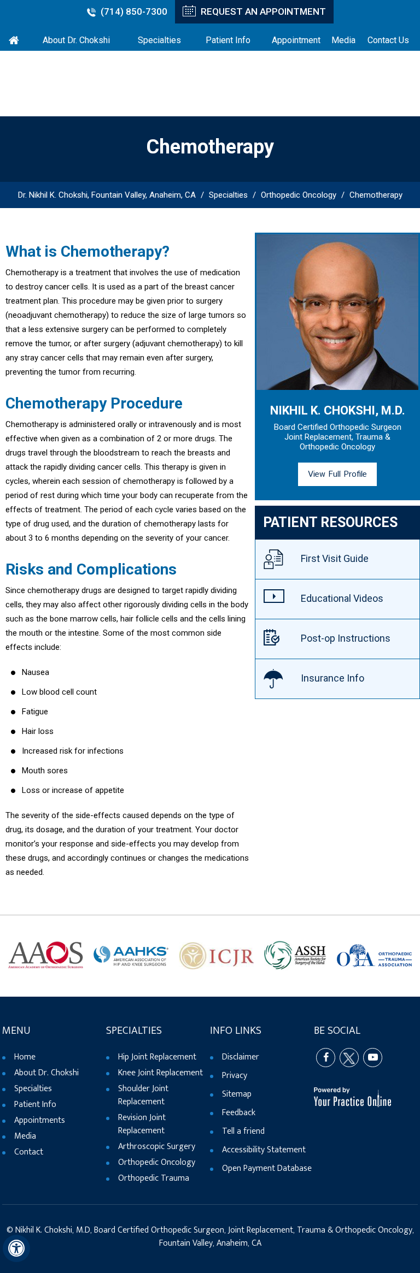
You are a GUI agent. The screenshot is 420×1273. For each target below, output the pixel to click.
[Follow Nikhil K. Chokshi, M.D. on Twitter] (349, 1058)
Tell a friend (243, 1131)
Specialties (228, 195)
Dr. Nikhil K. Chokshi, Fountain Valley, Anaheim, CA (107, 195)
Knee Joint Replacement (160, 1072)
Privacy (234, 1075)
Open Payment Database (267, 1168)
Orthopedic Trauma (153, 1178)
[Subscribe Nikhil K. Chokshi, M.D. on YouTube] (373, 1058)
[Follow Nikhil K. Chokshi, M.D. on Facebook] (326, 1058)
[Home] (14, 38)
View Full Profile (337, 474)
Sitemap (237, 1094)
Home (25, 1057)
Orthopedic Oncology (298, 195)
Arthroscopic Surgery (156, 1146)
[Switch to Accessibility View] (16, 1248)
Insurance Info (332, 678)
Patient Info (35, 1104)
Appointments (39, 1120)
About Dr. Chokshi (46, 1072)
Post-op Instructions (345, 638)
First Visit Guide (335, 558)
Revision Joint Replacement (142, 1124)
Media (25, 1136)
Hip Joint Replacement (157, 1057)
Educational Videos (342, 598)
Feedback (238, 1112)
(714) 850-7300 (134, 11)
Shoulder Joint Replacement (143, 1095)
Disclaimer (240, 1057)
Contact (28, 1152)
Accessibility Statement (264, 1149)
